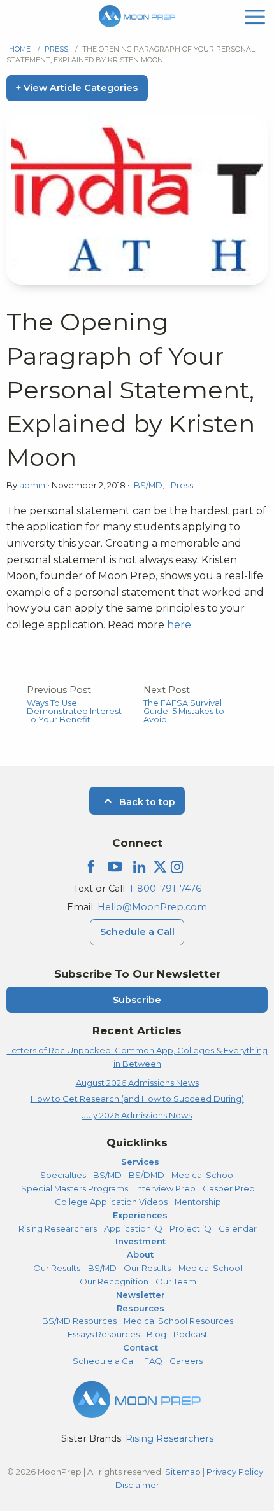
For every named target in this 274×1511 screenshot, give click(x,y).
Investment (140, 1241)
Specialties (63, 1175)
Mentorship (198, 1202)
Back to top (146, 802)
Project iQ (190, 1228)
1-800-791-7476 (165, 888)
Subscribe (137, 1000)
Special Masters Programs (74, 1188)
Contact (140, 1347)
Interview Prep (165, 1188)
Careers (186, 1361)
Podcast (190, 1334)
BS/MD (148, 485)
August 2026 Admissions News (137, 1083)
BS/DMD (146, 1175)
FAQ (153, 1361)
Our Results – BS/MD (75, 1268)
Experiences (140, 1215)
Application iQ (133, 1228)
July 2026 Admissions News (137, 1115)
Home (20, 49)
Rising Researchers (57, 1228)
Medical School (203, 1175)
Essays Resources (104, 1334)
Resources (140, 1308)
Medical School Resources (178, 1321)
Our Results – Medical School (183, 1268)
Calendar (238, 1228)
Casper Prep (229, 1188)
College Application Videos (111, 1202)
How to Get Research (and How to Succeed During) (137, 1098)
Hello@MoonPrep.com (152, 907)
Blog (156, 1334)
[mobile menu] (255, 15)
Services (140, 1161)
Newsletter (140, 1295)
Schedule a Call (137, 932)
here (179, 625)
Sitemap (183, 1471)
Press (56, 49)
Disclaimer (137, 1485)
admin (33, 485)
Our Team (175, 1281)
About (140, 1254)
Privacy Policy (234, 1471)
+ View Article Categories (77, 88)
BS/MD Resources (79, 1321)
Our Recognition (114, 1281)
